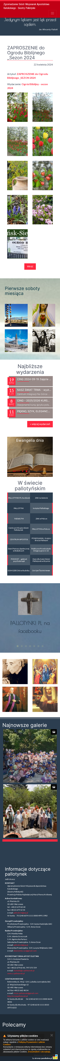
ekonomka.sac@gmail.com (25, 951)
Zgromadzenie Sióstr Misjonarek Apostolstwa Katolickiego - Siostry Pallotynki (26, 6)
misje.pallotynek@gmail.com (26, 993)
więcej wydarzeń (40, 423)
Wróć (30, 266)
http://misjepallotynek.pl (17, 996)
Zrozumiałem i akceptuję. (39, 1052)
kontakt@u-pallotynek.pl (24, 970)
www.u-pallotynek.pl (16, 973)
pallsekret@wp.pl (21, 913)
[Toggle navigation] (52, 13)
